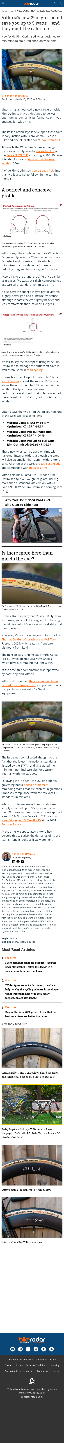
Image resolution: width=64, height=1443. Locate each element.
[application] (32, 521)
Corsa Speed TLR (43, 170)
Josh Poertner (10, 381)
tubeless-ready (50, 463)
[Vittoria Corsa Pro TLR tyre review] (32, 1217)
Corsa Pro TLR (45, 151)
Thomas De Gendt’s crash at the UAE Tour (29, 639)
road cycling (35, 370)
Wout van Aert (50, 140)
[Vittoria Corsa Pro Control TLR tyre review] (32, 1165)
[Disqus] (32, 1293)
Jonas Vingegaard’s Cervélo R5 (21, 820)
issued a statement (35, 785)
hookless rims (38, 468)
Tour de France (11, 824)
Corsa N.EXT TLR (17, 155)
